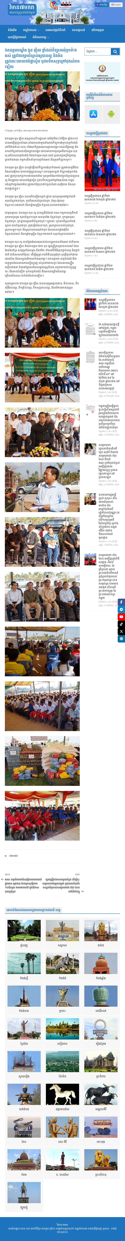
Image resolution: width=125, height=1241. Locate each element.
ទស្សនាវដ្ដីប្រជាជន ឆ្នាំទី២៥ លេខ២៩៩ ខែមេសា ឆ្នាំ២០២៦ (99, 250)
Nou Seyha (43, 130)
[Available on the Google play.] (111, 114)
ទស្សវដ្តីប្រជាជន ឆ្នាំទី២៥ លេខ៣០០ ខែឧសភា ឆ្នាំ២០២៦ (100, 232)
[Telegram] (121, 609)
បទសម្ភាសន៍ (78, 30)
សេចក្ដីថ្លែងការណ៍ (17, 37)
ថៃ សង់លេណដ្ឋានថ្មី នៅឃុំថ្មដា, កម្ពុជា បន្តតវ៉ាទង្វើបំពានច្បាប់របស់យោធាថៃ (109, 330)
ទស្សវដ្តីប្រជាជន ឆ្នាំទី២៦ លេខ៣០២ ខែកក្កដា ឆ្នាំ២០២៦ (100, 197)
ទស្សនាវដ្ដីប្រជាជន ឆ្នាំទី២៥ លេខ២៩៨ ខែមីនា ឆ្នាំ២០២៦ (99, 267)
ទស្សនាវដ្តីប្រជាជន (97, 133)
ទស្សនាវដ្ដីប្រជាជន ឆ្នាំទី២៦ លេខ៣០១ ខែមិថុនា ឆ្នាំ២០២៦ (100, 215)
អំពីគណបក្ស (39, 37)
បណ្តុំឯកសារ (29, 30)
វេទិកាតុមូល (98, 30)
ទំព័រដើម (12, 30)
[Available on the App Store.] (93, 114)
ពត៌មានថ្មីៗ (13, 856)
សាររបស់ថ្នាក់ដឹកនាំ (55, 30)
